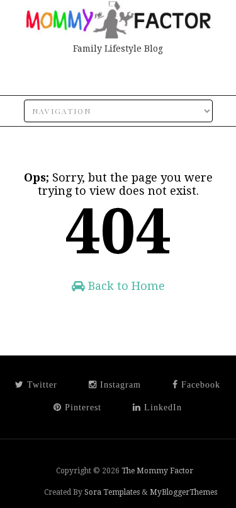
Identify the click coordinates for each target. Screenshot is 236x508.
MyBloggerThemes (183, 492)
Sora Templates (112, 492)
